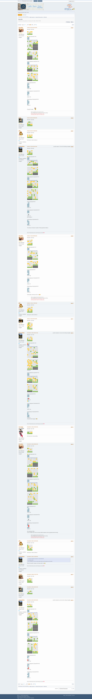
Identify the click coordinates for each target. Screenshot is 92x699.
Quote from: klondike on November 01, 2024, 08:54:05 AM (36, 558)
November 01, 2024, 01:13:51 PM (32, 574)
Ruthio (20, 574)
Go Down (19, 24)
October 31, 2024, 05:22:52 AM (32, 146)
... (26, 24)
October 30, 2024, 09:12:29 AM (32, 27)
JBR (19, 131)
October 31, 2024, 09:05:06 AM (32, 235)
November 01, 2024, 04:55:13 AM (32, 332)
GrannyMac (22, 146)
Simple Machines (25, 695)
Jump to (56, 688)
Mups (20, 318)
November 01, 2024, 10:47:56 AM (32, 540)
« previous (68, 22)
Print (73, 24)
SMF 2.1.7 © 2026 (20, 695)
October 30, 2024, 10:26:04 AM (32, 130)
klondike (21, 27)
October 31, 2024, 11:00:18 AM (32, 303)
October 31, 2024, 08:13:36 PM (32, 318)
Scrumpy (21, 427)
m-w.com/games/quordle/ (32, 40)
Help (64, 695)
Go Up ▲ (73, 695)
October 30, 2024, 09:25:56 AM (32, 117)
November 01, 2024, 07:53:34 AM (32, 426)
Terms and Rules (68, 695)
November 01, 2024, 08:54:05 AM (32, 444)
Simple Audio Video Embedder (21, 696)
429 (32, 24)
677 (35, 24)
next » (72, 22)
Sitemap (28, 696)
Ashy (20, 118)
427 (28, 24)
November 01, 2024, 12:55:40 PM (32, 556)
